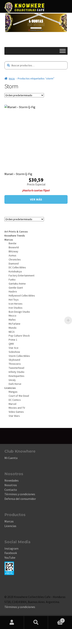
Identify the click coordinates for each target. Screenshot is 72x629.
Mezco (12, 315)
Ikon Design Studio (19, 311)
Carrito (55, 619)
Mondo (13, 327)
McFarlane (14, 323)
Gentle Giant (16, 287)
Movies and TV (17, 407)
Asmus (12, 255)
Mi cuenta (12, 622)
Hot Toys (14, 299)
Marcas (9, 521)
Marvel (12, 404)
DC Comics (15, 400)
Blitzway (13, 251)
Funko (12, 279)
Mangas (13, 391)
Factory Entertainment (21, 275)
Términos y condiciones (19, 494)
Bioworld (14, 247)
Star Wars (14, 416)
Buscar (36, 622)
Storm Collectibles (19, 356)
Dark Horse (15, 384)
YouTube (9, 557)
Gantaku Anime (17, 283)
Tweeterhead (16, 368)
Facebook (10, 553)
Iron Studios (15, 307)
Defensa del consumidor (20, 499)
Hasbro (13, 291)
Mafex (12, 319)
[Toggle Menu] (63, 51)
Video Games (16, 411)
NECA (12, 331)
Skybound (14, 359)
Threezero (15, 363)
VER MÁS (36, 199)
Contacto (10, 490)
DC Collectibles (17, 267)
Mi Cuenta (10, 458)
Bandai (12, 243)
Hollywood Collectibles (22, 295)
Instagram (11, 548)
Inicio (12, 78)
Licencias (10, 526)
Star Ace (13, 347)
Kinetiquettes (16, 376)
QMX (11, 343)
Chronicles (15, 259)
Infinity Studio (16, 372)
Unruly (12, 380)
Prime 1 (13, 339)
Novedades (11, 480)
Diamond (14, 263)
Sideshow (14, 352)
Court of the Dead (19, 395)
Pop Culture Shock (19, 335)
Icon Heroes (15, 303)
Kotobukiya (15, 271)
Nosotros (10, 485)
